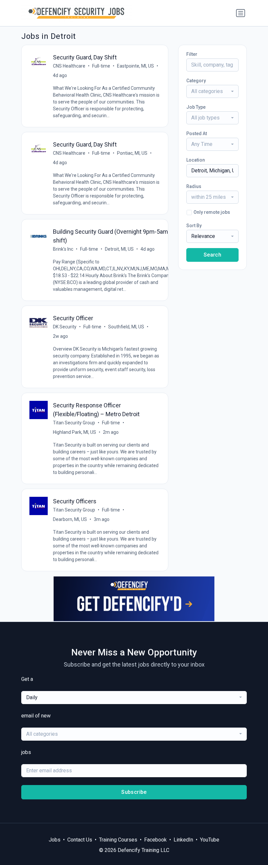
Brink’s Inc (63, 249)
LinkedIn (183, 840)
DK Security (64, 326)
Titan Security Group (74, 422)
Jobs (54, 840)
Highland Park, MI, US (74, 432)
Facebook (155, 840)
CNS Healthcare (69, 66)
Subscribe (134, 792)
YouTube (209, 840)
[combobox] (212, 91)
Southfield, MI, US (126, 326)
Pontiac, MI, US (132, 153)
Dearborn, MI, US (70, 519)
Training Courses (118, 840)
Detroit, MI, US (119, 249)
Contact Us (79, 840)
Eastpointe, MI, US (135, 66)
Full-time (101, 66)
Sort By (194, 225)
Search (212, 255)
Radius (193, 186)
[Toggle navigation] (240, 13)
